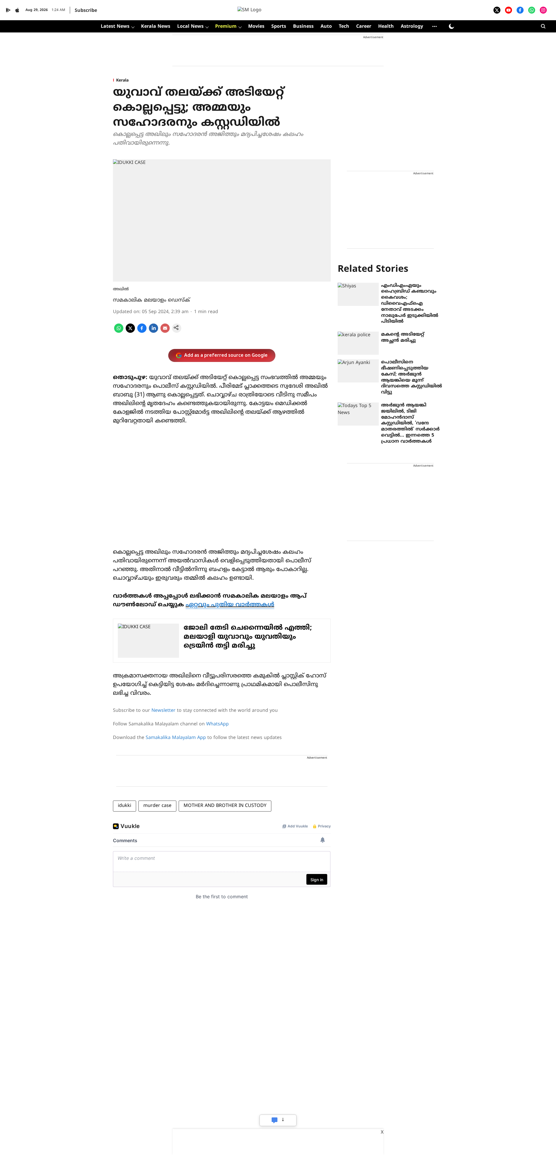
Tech (344, 26)
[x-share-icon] (130, 332)
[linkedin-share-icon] (153, 332)
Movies (256, 26)
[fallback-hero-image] (358, 294)
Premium (226, 26)
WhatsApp (217, 724)
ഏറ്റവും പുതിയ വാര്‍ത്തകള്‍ (230, 605)
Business (303, 26)
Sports (278, 26)
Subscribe (86, 11)
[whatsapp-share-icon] (118, 332)
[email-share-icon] (165, 332)
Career (363, 26)
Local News (190, 26)
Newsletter (163, 711)
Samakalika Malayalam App (176, 738)
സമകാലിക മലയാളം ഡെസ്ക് (151, 300)
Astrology (412, 26)
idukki (124, 806)
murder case (157, 806)
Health (386, 26)
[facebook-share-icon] (142, 332)
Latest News (115, 26)
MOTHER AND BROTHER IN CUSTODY (225, 806)
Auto (326, 26)
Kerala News (155, 26)
